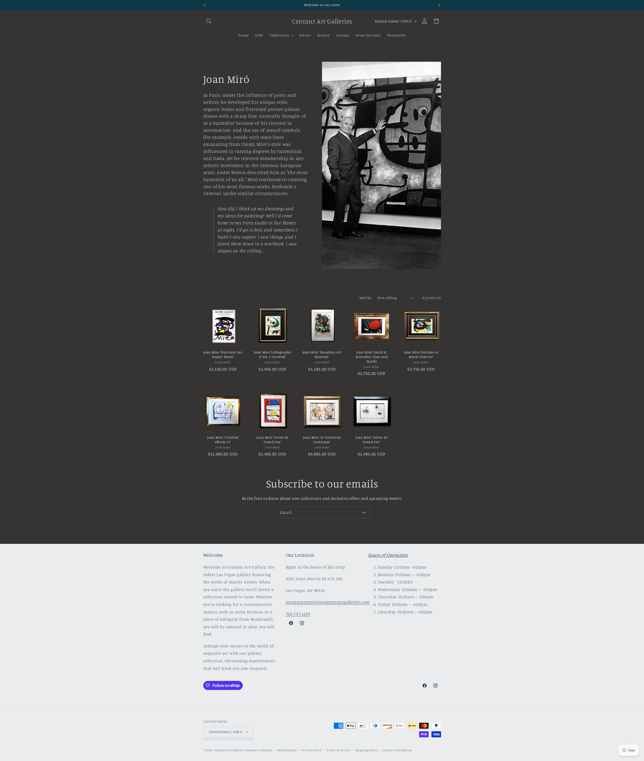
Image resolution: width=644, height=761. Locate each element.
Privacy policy (311, 750)
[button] (209, 21)
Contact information (397, 750)
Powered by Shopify (258, 750)
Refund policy (287, 750)
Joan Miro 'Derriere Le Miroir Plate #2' (421, 354)
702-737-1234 (298, 613)
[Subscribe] (363, 512)
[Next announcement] (439, 5)
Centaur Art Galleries (228, 750)
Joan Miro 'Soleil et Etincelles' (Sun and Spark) (371, 356)
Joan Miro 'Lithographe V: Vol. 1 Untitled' (272, 354)
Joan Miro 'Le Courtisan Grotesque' (322, 439)
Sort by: (365, 297)
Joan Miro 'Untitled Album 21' (222, 439)
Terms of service (338, 750)
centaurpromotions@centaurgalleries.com (328, 602)
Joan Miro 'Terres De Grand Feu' (371, 439)
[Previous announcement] (204, 5)
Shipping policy (366, 750)
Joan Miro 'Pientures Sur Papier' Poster (222, 354)
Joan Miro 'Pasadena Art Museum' (322, 354)
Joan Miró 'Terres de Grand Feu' (273, 439)
